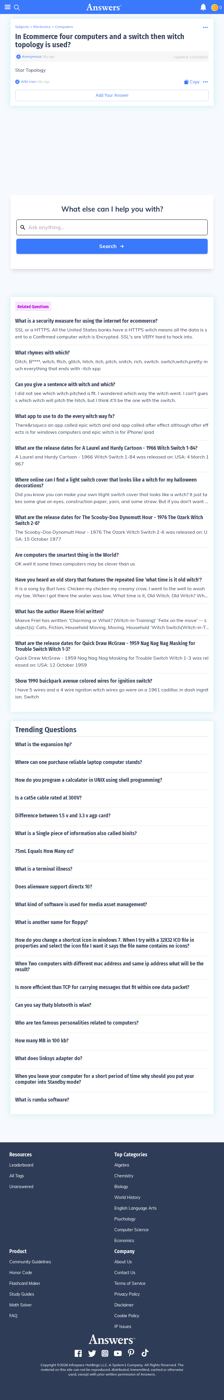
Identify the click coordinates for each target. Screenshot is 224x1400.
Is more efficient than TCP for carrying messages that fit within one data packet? (102, 987)
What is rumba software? (42, 1100)
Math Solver (20, 1305)
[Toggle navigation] (7, 7)
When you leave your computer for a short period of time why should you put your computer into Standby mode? (104, 1079)
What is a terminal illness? (43, 869)
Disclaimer (124, 1305)
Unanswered (21, 1186)
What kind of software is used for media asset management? (81, 904)
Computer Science (131, 1229)
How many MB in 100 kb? (42, 1040)
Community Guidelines (30, 1261)
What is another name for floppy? (51, 922)
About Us (123, 1261)
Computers (64, 26)
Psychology (124, 1219)
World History (127, 1197)
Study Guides (21, 1294)
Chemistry (123, 1175)
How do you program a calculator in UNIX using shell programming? (88, 780)
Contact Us (124, 1272)
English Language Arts (135, 1208)
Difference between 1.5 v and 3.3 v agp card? (63, 815)
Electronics (42, 26)
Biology (121, 1186)
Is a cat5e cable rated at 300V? (48, 798)
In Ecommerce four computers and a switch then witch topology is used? (99, 40)
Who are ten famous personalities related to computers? (77, 1023)
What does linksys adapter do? (48, 1058)
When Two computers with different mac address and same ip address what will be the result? (109, 966)
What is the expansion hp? (43, 744)
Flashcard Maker (24, 1283)
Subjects (22, 26)
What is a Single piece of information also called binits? (76, 833)
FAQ (13, 1315)
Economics (124, 1240)
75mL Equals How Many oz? (44, 851)
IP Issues (122, 1326)
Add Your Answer (112, 95)
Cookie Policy (126, 1315)
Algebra (121, 1165)
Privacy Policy (127, 1294)
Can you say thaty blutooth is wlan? (53, 1005)
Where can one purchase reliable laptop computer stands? (78, 762)
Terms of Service (130, 1283)
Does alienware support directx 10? (53, 886)
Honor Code (20, 1272)
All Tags (16, 1175)
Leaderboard (21, 1165)
